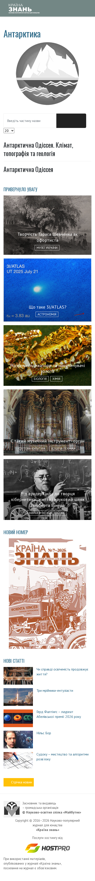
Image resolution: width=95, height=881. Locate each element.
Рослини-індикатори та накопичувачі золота (47, 368)
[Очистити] (78, 121)
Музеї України (47, 248)
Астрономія (47, 314)
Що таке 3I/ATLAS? (47, 307)
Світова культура (32, 448)
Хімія (56, 379)
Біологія (40, 379)
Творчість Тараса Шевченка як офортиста (47, 237)
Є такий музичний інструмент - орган (47, 441)
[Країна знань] (24, 8)
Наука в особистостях (47, 513)
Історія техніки (63, 448)
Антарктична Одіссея (28, 169)
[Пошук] (63, 121)
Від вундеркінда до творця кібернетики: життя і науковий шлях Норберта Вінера (47, 499)
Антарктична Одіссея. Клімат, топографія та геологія (38, 149)
